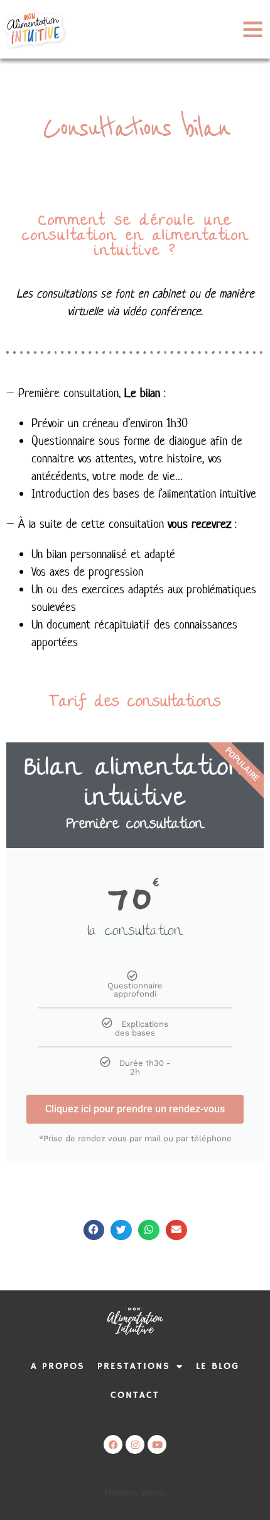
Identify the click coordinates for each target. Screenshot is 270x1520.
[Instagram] (135, 1444)
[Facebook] (113, 1444)
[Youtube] (157, 1444)
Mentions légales (135, 1492)
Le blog (217, 1366)
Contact (135, 1395)
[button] (94, 1230)
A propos (58, 1366)
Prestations (133, 1366)
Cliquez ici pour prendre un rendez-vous (135, 1109)
